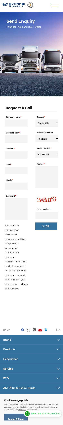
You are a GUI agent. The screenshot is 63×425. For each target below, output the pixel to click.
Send (46, 226)
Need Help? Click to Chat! (45, 413)
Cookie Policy (23, 409)
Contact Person (13, 133)
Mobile (9, 180)
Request (41, 117)
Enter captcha (43, 209)
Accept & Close (16, 419)
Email (9, 164)
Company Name (13, 117)
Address (41, 164)
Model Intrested (44, 148)
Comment (11, 196)
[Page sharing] (58, 330)
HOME (6, 330)
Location (10, 148)
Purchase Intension (45, 132)
